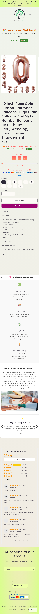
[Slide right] (24, 99)
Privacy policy (22, 606)
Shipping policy (13, 609)
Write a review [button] (19, 459)
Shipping (12, 151)
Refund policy (12, 606)
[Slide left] (15, 99)
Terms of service (32, 606)
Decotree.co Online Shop (18, 604)
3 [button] (19, 541)
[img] (14, 485)
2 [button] (15, 541)
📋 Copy (24, 40)
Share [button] (5, 255)
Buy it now (19, 206)
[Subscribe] (33, 569)
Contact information (26, 609)
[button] (4, 15)
